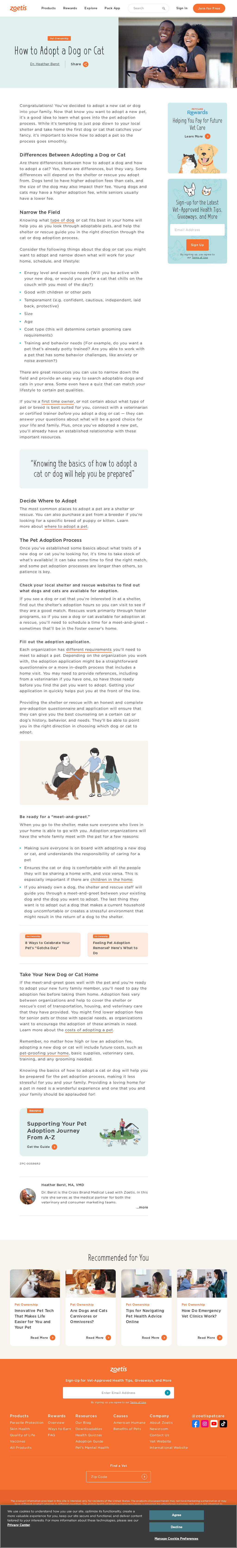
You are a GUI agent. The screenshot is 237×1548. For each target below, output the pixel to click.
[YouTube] (214, 1425)
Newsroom (159, 1429)
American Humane (129, 1422)
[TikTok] (223, 1426)
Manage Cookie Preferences (176, 1538)
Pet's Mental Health (92, 1447)
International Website (169, 1447)
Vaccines (17, 1441)
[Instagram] (205, 1426)
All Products (21, 1447)
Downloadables (88, 1429)
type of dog (62, 220)
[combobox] (148, 8)
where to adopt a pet (65, 526)
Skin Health (20, 1429)
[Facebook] (195, 1426)
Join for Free (209, 8)
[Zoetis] (20, 8)
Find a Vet (118, 1465)
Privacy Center (18, 1525)
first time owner (58, 401)
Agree (176, 1515)
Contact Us (159, 1435)
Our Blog (83, 1422)
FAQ (51, 1435)
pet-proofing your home (44, 1053)
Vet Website (160, 1441)
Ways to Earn (59, 1429)
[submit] (167, 1392)
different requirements (89, 649)
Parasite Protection (27, 1422)
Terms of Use (200, 257)
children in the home (111, 879)
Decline (176, 1527)
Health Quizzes (88, 1435)
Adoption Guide (89, 1441)
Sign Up (197, 245)
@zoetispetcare (208, 1416)
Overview (56, 1422)
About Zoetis (161, 1422)
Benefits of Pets (127, 1429)
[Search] (164, 8)
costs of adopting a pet (89, 1030)
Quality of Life (22, 1435)
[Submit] (144, 1476)
